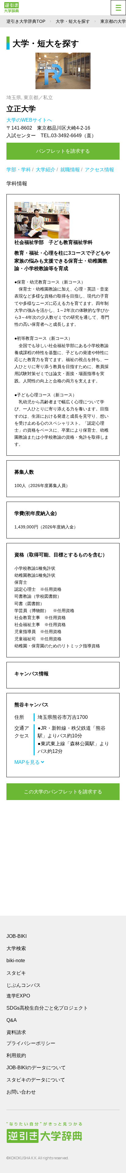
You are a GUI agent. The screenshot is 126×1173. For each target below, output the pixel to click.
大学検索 (16, 948)
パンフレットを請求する (63, 151)
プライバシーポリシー (30, 1043)
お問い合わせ (21, 1092)
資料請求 (16, 1032)
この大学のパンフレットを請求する (63, 791)
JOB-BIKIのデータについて (36, 1067)
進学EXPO (18, 995)
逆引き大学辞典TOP (25, 21)
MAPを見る (27, 762)
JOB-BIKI (16, 936)
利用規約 (16, 1055)
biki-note (15, 960)
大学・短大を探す (73, 21)
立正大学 (21, 109)
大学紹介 (45, 169)
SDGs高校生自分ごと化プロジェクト (47, 1008)
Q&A (11, 1020)
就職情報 (70, 169)
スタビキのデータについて (35, 1079)
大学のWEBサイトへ (29, 120)
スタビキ (16, 972)
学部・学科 (18, 169)
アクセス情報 (99, 169)
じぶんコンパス (23, 985)
